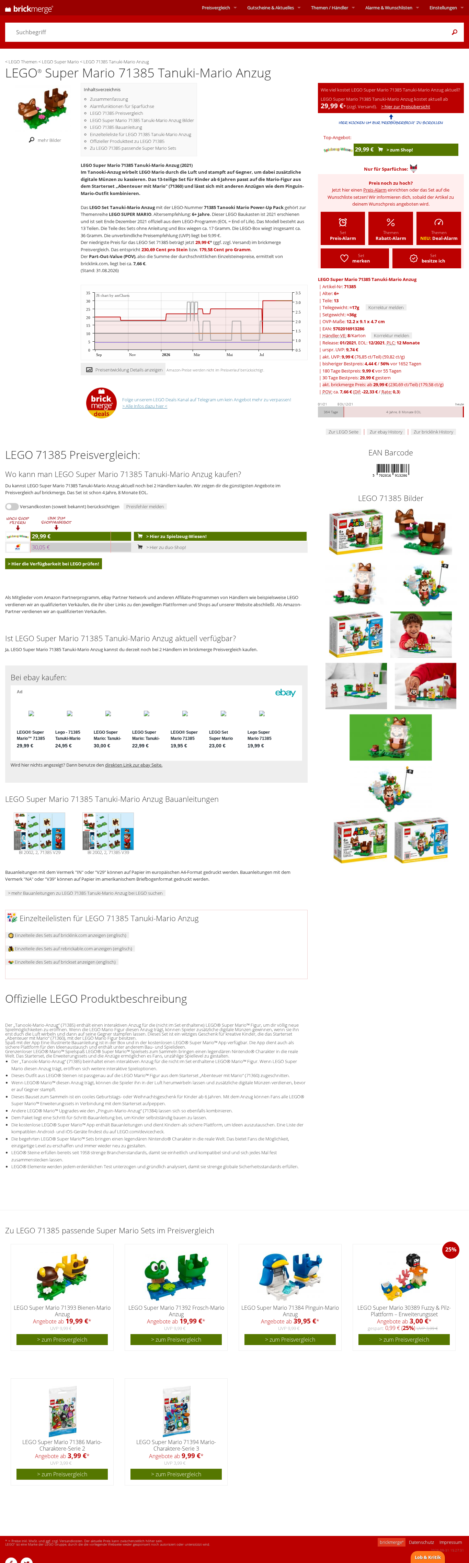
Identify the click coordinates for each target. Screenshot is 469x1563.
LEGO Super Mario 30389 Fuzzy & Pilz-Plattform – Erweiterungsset (404, 1311)
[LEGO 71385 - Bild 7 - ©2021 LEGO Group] (356, 685)
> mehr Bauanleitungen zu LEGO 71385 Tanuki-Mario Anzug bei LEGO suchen (85, 893)
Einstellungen (443, 7)
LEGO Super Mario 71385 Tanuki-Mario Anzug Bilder (142, 120)
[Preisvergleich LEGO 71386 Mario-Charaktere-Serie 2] (63, 1411)
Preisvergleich (216, 7)
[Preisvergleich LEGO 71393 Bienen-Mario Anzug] (62, 1277)
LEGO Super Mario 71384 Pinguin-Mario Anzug (290, 1311)
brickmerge (391, 1542)
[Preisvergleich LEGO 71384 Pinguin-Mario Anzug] (290, 1277)
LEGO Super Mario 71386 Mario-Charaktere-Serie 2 (62, 1445)
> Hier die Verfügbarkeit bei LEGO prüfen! (53, 564)
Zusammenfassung (109, 99)
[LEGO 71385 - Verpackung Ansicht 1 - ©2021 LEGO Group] (361, 840)
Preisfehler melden (145, 506)
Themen (329, 7)
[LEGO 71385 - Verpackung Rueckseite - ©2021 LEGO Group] (421, 840)
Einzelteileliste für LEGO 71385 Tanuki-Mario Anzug (140, 134)
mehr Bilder (49, 140)
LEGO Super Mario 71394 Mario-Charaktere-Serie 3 (176, 1445)
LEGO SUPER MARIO (130, 214)
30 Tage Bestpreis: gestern (356, 378)
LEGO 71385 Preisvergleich (116, 113)
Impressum (450, 1542)
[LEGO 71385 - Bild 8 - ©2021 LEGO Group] (425, 685)
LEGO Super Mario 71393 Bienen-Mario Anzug (62, 1311)
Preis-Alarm (375, 190)
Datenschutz (421, 1542)
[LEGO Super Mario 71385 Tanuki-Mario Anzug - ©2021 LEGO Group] (42, 108)
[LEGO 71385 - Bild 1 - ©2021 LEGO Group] (356, 531)
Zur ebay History (386, 432)
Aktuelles (270, 7)
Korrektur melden (386, 307)
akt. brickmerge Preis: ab (383, 384)
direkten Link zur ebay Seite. (133, 765)
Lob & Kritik (428, 1557)
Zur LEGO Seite (343, 432)
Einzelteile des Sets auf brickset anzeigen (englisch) (65, 962)
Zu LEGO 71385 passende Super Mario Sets (133, 148)
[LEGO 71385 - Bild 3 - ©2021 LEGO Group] (356, 582)
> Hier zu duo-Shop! (165, 547)
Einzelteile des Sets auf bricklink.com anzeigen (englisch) (70, 935)
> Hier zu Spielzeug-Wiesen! (176, 536)
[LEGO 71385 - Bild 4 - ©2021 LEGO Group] (425, 582)
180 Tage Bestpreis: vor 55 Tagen (361, 371)
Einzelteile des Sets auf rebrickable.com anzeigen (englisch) (73, 948)
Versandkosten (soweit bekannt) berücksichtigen (69, 506)
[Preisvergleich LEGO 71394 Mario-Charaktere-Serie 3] (177, 1411)
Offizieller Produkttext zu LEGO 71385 (127, 141)
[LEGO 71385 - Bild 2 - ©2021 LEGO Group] (421, 531)
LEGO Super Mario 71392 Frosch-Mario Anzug (176, 1311)
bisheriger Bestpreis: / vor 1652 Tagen (371, 364)
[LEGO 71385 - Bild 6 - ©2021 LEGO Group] (421, 634)
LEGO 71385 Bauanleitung (116, 127)
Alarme (388, 7)
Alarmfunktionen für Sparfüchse (122, 106)
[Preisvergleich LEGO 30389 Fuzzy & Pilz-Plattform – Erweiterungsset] (404, 1277)
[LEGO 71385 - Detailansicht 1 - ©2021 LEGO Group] (390, 737)
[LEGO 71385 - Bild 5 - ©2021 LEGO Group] (356, 634)
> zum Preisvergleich (62, 1339)
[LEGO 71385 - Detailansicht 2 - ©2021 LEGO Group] (390, 788)
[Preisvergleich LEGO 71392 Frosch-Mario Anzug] (176, 1277)
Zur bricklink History (433, 432)
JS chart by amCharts (112, 295)
